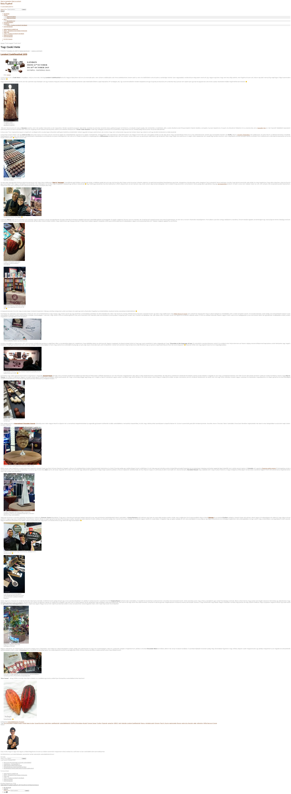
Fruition (99, 723)
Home (2, 43)
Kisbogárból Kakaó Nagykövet (13, 765)
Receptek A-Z (11, 21)
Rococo (179, 723)
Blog (5, 19)
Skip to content (16, 1)
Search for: (4, 9)
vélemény (200, 723)
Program (21, 722)
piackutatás (172, 723)
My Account (7, 787)
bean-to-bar (30, 723)
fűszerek (104, 723)
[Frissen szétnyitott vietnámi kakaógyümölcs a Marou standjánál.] (14, 260)
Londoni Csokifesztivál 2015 (14, 54)
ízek (119, 723)
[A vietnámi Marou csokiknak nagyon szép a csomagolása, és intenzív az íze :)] (15, 304)
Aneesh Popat (17, 723)
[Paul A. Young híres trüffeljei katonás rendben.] (14, 177)
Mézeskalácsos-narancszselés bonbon (15, 767)
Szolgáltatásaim (8, 22)
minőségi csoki (149, 723)
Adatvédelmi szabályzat (11, 29)
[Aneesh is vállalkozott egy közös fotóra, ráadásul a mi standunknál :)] (23, 550)
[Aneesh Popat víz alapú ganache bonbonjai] (14, 418)
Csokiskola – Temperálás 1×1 (12, 764)
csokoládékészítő (65, 723)
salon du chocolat (187, 723)
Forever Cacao (91, 723)
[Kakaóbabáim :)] (20, 717)
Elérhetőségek (8, 26)
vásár (194, 723)
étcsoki (85, 723)
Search (23, 9)
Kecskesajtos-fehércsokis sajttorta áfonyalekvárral (19, 768)
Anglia (24, 723)
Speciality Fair (261, 128)
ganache (110, 723)
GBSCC (116, 723)
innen (8, 75)
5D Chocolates (8, 723)
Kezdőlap (6, 13)
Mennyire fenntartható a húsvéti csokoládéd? (17, 762)
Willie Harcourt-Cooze (180, 314)
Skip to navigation (6, 1)
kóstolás (124, 723)
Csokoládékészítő (13, 722)
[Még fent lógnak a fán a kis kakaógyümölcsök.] (16, 643)
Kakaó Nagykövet (6, 3)
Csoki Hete (47, 723)
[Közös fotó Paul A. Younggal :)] (23, 215)
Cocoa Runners (39, 723)
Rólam (6, 15)
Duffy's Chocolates (76, 723)
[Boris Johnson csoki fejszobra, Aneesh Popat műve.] (23, 464)
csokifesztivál (55, 723)
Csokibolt (6, 24)
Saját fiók (6, 32)
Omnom (157, 723)
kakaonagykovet (24, 51)
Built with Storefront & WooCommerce (27, 785)
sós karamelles (222, 184)
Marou (143, 723)
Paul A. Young (164, 723)
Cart (5, 792)
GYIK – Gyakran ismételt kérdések (17, 25)
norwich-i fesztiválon (243, 134)
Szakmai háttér (11, 16)
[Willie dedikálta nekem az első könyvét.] (23, 339)
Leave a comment (36, 51)
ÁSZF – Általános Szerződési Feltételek (15, 31)
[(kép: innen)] (27, 73)
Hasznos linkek (11, 18)
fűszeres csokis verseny (269, 468)
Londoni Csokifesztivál (133, 723)
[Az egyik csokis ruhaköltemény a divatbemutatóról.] (11, 121)
